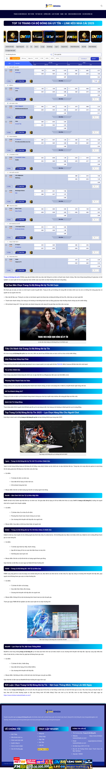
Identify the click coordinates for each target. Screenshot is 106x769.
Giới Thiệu (14, 734)
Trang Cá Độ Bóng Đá (20, 14)
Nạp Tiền (41, 739)
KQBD (62, 14)
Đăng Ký (41, 733)
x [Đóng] (16, 758)
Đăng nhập (42, 736)
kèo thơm (31, 14)
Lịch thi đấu (55, 14)
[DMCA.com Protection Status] (43, 749)
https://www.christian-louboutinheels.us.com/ (17, 695)
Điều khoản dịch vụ (16, 737)
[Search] (101, 6)
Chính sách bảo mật (17, 740)
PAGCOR (59, 364)
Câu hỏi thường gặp (17, 749)
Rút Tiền (41, 742)
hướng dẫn (47, 14)
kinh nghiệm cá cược (74, 14)
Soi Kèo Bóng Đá (87, 14)
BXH (66, 14)
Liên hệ (41, 745)
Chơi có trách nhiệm (17, 746)
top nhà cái (38, 14)
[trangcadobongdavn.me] (53, 5)
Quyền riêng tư (15, 743)
